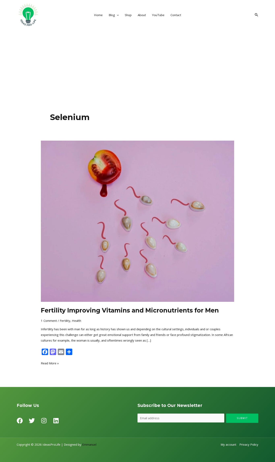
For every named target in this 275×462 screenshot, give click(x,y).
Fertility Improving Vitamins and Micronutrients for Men (130, 310)
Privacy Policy (248, 444)
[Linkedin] (56, 421)
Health (76, 321)
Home (98, 15)
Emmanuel (89, 444)
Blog (112, 15)
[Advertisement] (137, 60)
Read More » (50, 363)
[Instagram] (44, 421)
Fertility (65, 321)
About (142, 15)
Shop (128, 15)
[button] (117, 15)
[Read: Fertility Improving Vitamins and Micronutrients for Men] (137, 221)
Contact (176, 15)
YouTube (158, 15)
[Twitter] (32, 421)
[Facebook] (20, 421)
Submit (242, 418)
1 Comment (49, 321)
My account (228, 444)
